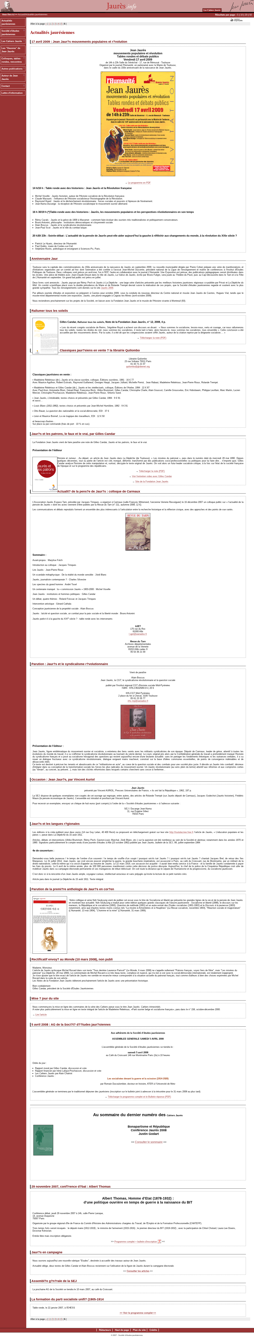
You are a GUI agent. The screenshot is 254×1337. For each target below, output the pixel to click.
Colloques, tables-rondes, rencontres (12, 60)
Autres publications (12, 68)
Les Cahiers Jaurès (212, 10)
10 (241, 14)
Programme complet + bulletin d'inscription (136, 1241)
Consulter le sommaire (149, 1142)
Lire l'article (41, 1014)
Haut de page (122, 1330)
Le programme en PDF (139, 182)
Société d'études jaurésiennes (10, 33)
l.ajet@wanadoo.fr (138, 634)
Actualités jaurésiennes (8, 22)
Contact (6, 86)
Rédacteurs (105, 1330)
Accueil (21, 14)
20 (246, 14)
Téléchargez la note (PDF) (153, 337)
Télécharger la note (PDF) (152, 471)
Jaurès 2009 (107, 288)
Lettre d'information (12, 93)
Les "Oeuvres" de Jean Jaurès (11, 50)
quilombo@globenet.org (138, 366)
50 (250, 14)
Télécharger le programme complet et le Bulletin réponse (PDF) (139, 1096)
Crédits (153, 1330)
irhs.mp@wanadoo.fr (138, 701)
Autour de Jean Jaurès (10, 77)
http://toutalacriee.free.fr (181, 832)
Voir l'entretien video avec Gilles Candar (152, 476)
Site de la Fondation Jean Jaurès (151, 481)
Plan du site (139, 1330)
